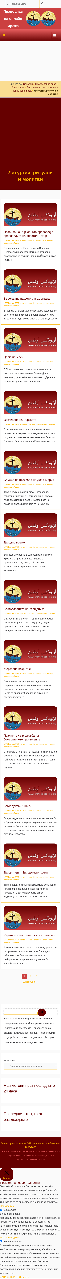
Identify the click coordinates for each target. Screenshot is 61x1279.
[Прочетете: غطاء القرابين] (30, 651)
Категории (9, 1060)
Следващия (30, 981)
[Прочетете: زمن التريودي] (30, 525)
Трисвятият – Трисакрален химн (26, 872)
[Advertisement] (30, 137)
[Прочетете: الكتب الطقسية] (30, 788)
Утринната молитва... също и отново (29, 935)
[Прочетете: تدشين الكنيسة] (30, 402)
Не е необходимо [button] (9, 1237)
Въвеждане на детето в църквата (27, 298)
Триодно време (14, 542)
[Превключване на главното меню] (54, 35)
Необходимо (9, 1210)
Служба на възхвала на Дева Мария (29, 479)
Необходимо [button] (7, 1206)
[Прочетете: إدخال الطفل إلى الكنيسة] (30, 281)
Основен (28, 84)
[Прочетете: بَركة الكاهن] (30, 591)
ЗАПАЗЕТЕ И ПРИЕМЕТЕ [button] (14, 1277)
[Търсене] (42, 1012)
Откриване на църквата (20, 419)
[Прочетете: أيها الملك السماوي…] (30, 339)
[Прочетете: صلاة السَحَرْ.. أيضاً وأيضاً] (30, 917)
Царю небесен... (15, 357)
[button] (4, 35)
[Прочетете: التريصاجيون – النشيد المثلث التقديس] (30, 855)
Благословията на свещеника (24, 609)
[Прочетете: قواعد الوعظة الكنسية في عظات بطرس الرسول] (30, 214)
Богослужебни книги (17, 806)
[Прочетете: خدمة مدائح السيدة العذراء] (30, 462)
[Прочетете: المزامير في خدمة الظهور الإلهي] (30, 718)
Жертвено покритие (17, 669)
